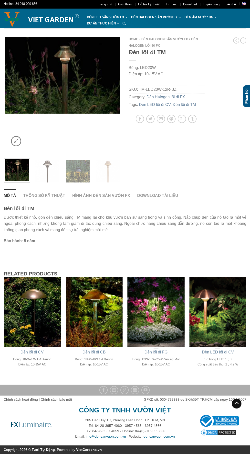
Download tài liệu (157, 195)
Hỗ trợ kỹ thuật (149, 4)
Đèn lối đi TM (184, 104)
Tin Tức (171, 4)
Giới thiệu (125, 4)
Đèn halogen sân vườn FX (154, 17)
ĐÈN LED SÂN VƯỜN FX (105, 17)
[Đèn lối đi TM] (62, 75)
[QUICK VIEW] (32, 312)
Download (190, 4)
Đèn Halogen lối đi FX (165, 97)
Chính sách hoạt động (21, 399)
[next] (115, 95)
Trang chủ (105, 4)
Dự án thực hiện (101, 23)
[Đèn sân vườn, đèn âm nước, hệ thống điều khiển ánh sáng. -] (42, 18)
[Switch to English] (244, 3)
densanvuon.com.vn (159, 436)
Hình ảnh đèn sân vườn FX (101, 195)
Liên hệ (231, 4)
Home (133, 39)
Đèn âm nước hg (199, 17)
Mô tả (10, 195)
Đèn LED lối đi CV (155, 104)
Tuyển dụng (211, 4)
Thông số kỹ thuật (44, 195)
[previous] (10, 95)
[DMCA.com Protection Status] (218, 432)
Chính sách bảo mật (56, 399)
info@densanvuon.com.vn (106, 436)
